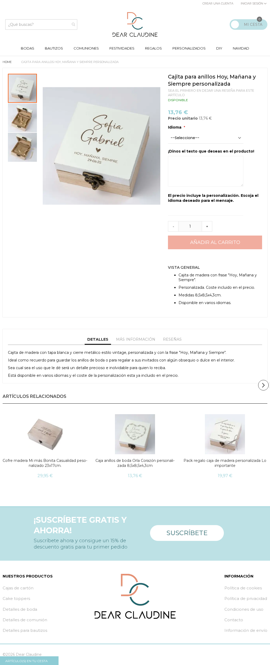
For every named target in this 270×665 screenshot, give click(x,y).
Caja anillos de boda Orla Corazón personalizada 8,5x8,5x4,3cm (135, 463)
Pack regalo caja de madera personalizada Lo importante (225, 463)
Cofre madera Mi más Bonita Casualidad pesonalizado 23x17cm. (45, 463)
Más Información (135, 339)
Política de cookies (243, 587)
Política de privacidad (245, 598)
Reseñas (172, 339)
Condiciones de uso (243, 609)
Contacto (233, 619)
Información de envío (245, 630)
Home (7, 62)
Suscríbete (187, 533)
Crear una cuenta (217, 3)
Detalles (97, 339)
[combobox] (41, 24)
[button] (22, 117)
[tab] (98, 339)
